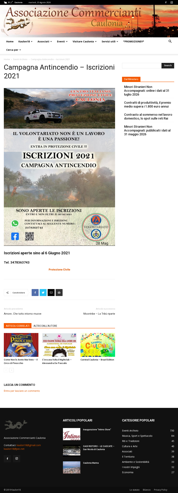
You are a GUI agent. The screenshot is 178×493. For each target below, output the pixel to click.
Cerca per (12, 49)
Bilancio (147, 489)
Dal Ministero (131, 79)
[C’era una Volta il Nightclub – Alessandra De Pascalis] (59, 345)
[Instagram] (171, 2)
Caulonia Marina (91, 463)
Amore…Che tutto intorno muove (22, 313)
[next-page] (11, 370)
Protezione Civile (59, 269)
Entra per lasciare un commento (22, 390)
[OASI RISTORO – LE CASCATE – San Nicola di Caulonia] (71, 451)
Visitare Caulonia (83, 41)
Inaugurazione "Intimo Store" (97, 429)
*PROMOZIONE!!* (133, 41)
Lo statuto (135, 489)
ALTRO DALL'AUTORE (45, 325)
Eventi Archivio (20, 59)
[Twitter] (43, 292)
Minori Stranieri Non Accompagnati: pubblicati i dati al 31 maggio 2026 (147, 130)
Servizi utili (108, 41)
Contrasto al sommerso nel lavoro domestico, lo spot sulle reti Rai (148, 116)
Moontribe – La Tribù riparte (99, 313)
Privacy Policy (160, 489)
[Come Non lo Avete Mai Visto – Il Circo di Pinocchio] (21, 345)
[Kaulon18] (89, 21)
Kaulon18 (24, 41)
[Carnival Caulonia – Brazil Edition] (97, 345)
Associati (43, 41)
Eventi (61, 41)
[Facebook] (165, 2)
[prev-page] (6, 370)
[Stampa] (59, 292)
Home (10, 41)
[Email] (51, 292)
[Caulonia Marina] (71, 467)
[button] (170, 41)
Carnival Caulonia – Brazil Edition (97, 359)
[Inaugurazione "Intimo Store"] (71, 434)
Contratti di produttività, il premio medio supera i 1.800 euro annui (147, 104)
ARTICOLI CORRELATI (17, 325)
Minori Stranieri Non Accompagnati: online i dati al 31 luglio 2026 (146, 90)
